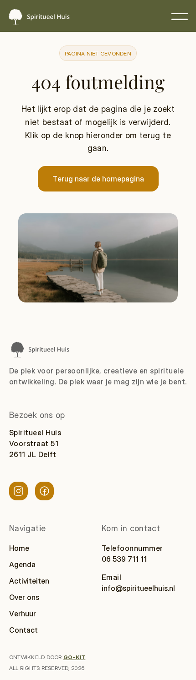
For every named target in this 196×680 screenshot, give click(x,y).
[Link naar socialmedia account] (18, 491)
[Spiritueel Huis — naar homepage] (39, 16)
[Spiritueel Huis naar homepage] (39, 349)
